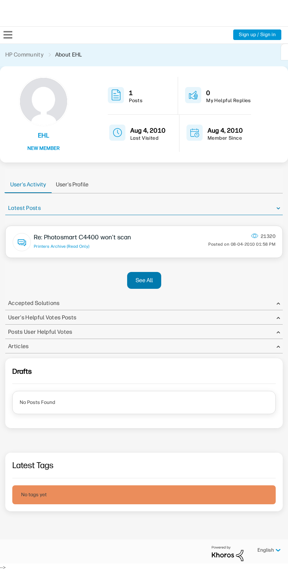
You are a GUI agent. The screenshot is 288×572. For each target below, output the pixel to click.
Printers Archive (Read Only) (61, 246)
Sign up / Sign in (257, 35)
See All (144, 280)
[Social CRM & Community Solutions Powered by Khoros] (227, 553)
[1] (284, 52)
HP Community (24, 54)
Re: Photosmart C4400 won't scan (82, 237)
